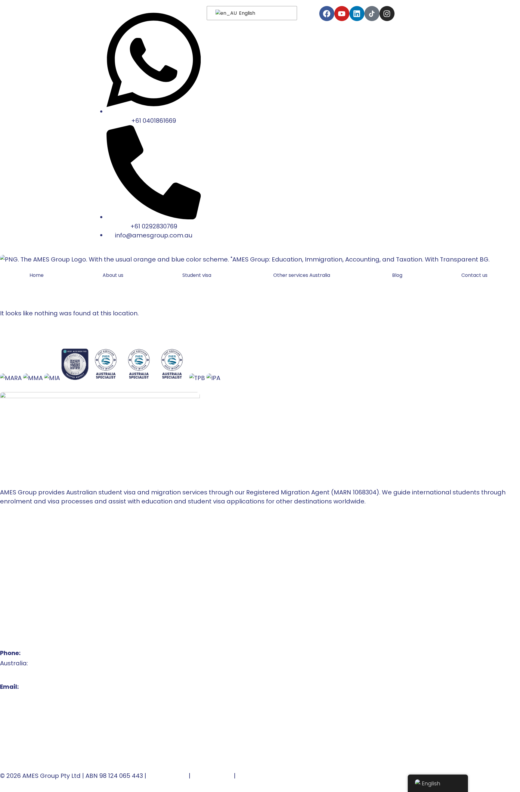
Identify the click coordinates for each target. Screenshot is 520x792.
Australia (13, 557)
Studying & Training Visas (38, 587)
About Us (13, 536)
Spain (8, 577)
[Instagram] (387, 13)
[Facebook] (326, 13)
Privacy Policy (212, 776)
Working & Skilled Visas (35, 598)
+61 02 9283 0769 (25, 673)
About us (113, 275)
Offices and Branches (33, 547)
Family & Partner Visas (34, 608)
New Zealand (20, 567)
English (246, 13)
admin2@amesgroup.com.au (45, 727)
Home (36, 275)
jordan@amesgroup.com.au (43, 738)
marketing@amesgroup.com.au (49, 717)
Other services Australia (301, 275)
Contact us (474, 275)
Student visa (196, 275)
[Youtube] (341, 13)
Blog (397, 275)
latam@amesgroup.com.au (42, 707)
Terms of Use (167, 776)
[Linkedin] (356, 13)
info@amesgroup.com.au (38, 697)
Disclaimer (253, 776)
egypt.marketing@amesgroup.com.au (58, 748)
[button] (198, 275)
